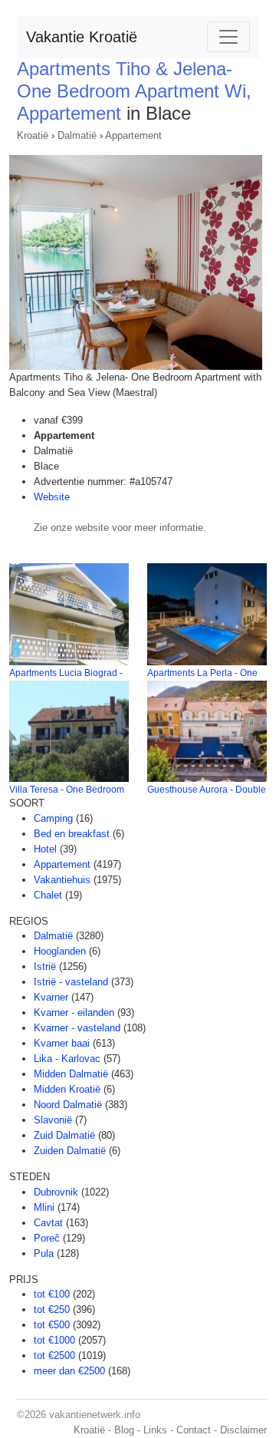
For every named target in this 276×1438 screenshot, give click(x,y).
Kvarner (51, 997)
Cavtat (48, 1223)
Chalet (48, 895)
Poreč (47, 1238)
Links (155, 1430)
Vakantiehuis (62, 880)
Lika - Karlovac (67, 1058)
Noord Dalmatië (68, 1104)
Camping (53, 818)
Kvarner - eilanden (74, 1012)
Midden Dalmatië (71, 1074)
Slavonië (53, 1120)
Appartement (133, 135)
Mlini (44, 1207)
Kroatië (32, 135)
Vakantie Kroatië (81, 36)
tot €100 (52, 1294)
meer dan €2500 (69, 1371)
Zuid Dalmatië (64, 1135)
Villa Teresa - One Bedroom (66, 789)
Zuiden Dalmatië (70, 1150)
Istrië (45, 966)
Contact (193, 1430)
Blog (124, 1430)
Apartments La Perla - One (202, 673)
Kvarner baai (62, 1043)
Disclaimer (243, 1430)
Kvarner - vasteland (77, 1028)
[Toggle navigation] (228, 36)
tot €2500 (54, 1355)
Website (52, 497)
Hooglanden (60, 951)
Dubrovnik (56, 1192)
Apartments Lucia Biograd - (66, 673)
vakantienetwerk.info (94, 1414)
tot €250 (52, 1309)
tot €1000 (54, 1340)
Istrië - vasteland (71, 982)
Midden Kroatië (67, 1089)
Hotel (45, 849)
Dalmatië (77, 135)
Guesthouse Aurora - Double (206, 789)
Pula (44, 1253)
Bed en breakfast (72, 833)
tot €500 (52, 1325)
